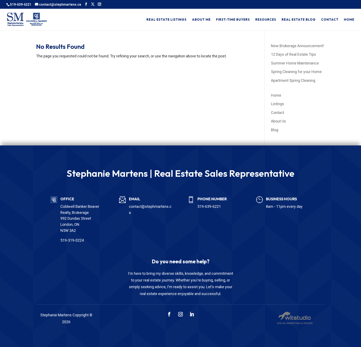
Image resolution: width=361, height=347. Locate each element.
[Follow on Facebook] (169, 314)
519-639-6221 (20, 4)
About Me (201, 19)
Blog (274, 130)
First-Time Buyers (233, 19)
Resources (265, 19)
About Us (278, 121)
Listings (277, 104)
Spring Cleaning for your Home (296, 71)
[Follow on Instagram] (180, 314)
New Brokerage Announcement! (297, 46)
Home (349, 19)
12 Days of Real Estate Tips (293, 54)
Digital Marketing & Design (295, 323)
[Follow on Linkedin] (191, 314)
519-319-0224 (72, 240)
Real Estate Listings (166, 19)
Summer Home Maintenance (295, 63)
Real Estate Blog (299, 19)
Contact (329, 19)
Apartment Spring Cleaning (293, 80)
